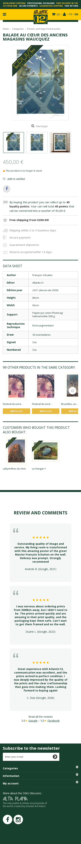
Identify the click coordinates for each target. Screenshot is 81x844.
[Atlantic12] (41, 16)
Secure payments (28, 6)
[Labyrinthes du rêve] (16, 451)
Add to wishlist (16, 179)
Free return (71, 6)
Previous (3, 142)
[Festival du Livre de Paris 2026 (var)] (45, 386)
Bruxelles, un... (69, 404)
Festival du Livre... (13, 404)
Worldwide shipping (14, 3)
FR (70, 14)
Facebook (53, 720)
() (58, 14)
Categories (18, 29)
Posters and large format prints (43, 29)
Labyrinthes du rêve (14, 468)
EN (76, 14)
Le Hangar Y (39, 468)
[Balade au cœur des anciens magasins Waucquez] (13, 142)
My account (11, 783)
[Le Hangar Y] (45, 451)
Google (32, 720)
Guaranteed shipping (51, 6)
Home (6, 29)
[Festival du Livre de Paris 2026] (16, 386)
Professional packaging (41, 3)
